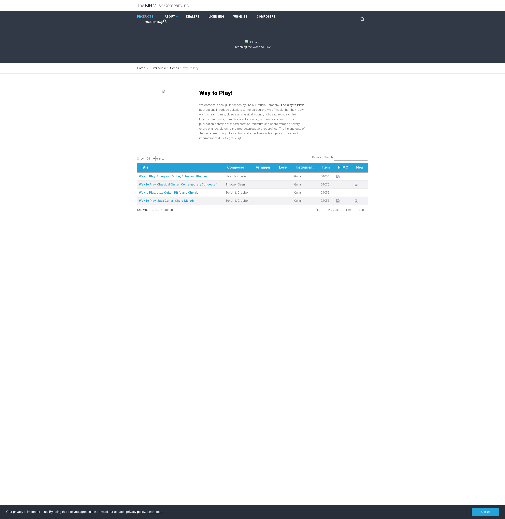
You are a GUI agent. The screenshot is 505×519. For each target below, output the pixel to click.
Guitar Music (158, 68)
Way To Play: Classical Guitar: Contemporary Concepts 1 (178, 184)
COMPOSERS (266, 16)
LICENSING (216, 16)
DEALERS (192, 16)
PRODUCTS (145, 16)
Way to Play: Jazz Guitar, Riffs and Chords (168, 192)
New (359, 167)
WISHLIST (240, 16)
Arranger (263, 167)
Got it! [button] (485, 511)
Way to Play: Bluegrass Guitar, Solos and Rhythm (173, 176)
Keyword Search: (322, 157)
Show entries (151, 158)
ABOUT (170, 16)
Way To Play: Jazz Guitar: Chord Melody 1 (168, 200)
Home (141, 68)
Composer (235, 167)
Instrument (305, 167)
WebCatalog (154, 22)
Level (283, 167)
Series (174, 68)
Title (144, 167)
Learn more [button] (155, 511)
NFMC (343, 167)
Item (326, 167)
